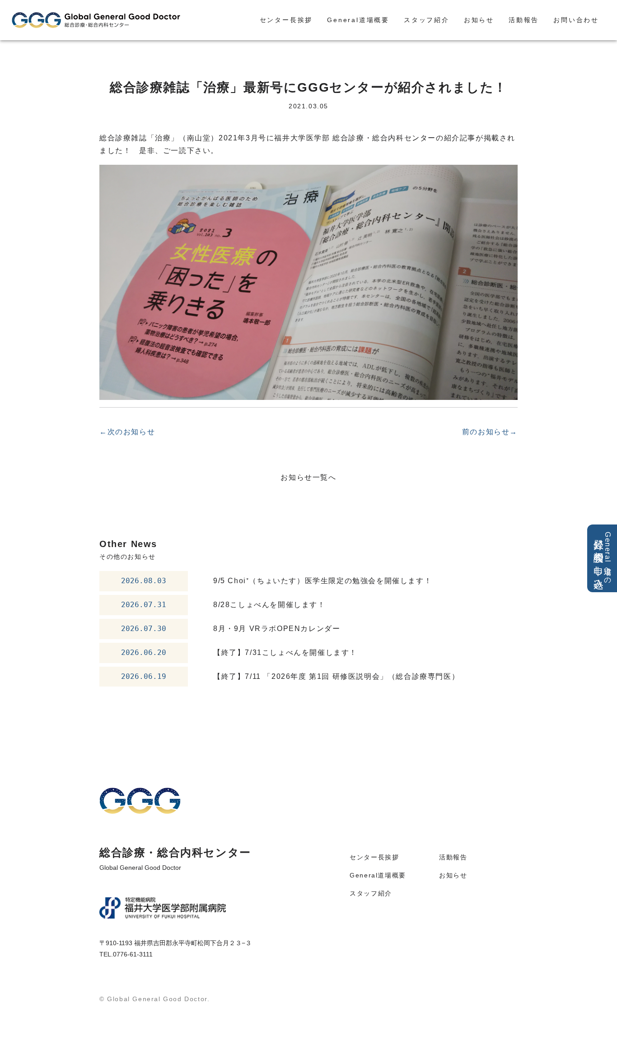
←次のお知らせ (127, 432)
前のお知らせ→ (490, 432)
